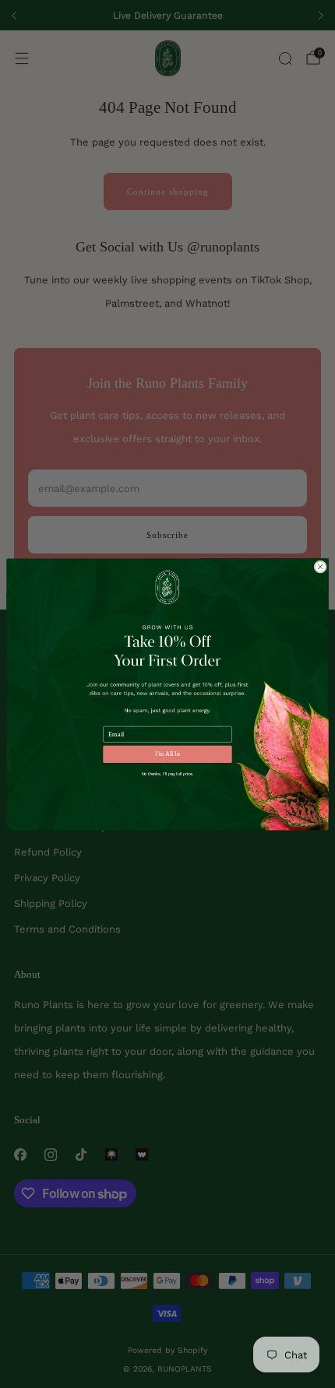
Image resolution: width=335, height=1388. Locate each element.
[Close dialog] (320, 565)
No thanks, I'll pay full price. (168, 773)
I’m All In (167, 753)
